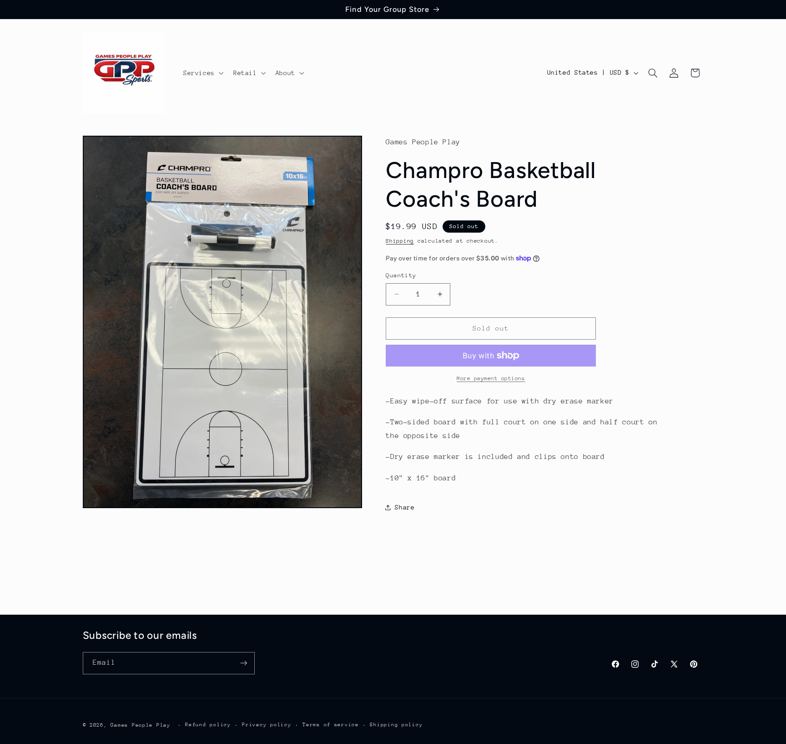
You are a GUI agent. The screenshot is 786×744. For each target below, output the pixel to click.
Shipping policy (396, 725)
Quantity (401, 275)
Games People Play (141, 725)
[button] (202, 73)
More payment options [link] (491, 378)
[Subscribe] (243, 663)
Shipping (400, 241)
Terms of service (330, 725)
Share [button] (404, 507)
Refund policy (208, 725)
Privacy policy (266, 725)
